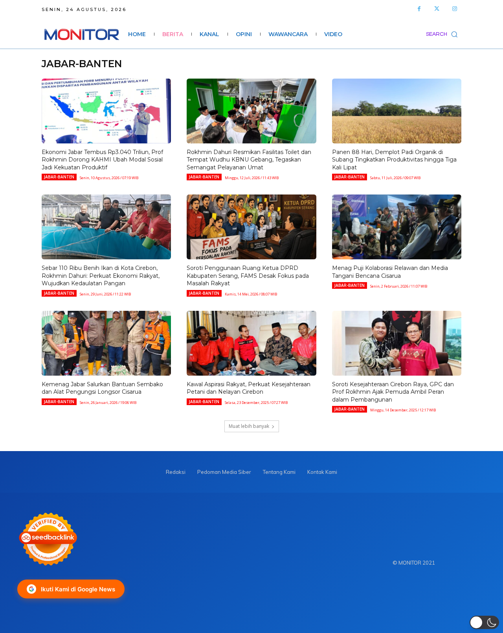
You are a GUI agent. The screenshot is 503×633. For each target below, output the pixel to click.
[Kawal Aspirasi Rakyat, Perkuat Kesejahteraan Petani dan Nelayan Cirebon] (251, 343)
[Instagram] (454, 9)
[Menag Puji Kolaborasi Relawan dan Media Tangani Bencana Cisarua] (396, 226)
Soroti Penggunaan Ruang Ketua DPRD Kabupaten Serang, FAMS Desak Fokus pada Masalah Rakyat (248, 275)
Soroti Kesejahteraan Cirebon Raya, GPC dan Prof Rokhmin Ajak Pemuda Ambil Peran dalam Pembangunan (393, 392)
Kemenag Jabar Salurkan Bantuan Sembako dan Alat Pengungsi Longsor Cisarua (102, 388)
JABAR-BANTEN (59, 177)
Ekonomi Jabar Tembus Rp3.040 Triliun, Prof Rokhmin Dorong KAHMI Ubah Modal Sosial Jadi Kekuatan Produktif (102, 160)
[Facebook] (419, 9)
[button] (443, 34)
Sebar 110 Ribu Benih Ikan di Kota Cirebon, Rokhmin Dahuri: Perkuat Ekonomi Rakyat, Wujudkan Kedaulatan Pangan (101, 275)
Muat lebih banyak (249, 426)
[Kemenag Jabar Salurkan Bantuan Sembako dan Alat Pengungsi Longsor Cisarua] (106, 343)
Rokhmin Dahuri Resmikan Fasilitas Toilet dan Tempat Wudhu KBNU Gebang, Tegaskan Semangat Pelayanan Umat (249, 160)
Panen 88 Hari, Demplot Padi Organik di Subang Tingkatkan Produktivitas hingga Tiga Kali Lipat (394, 160)
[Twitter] (437, 9)
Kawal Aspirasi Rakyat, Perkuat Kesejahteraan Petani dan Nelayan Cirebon (248, 388)
